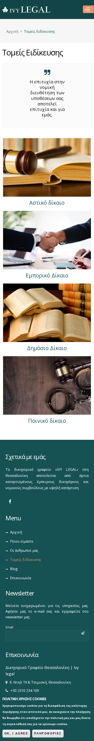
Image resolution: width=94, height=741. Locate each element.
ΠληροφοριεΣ (48, 733)
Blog (14, 568)
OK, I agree (16, 733)
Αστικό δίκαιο (46, 202)
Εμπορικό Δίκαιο (47, 275)
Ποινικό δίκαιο (47, 420)
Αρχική (12, 31)
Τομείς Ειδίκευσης (25, 559)
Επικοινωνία (20, 578)
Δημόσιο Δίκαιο (47, 348)
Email (10, 627)
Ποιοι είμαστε (21, 541)
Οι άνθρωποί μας (24, 550)
